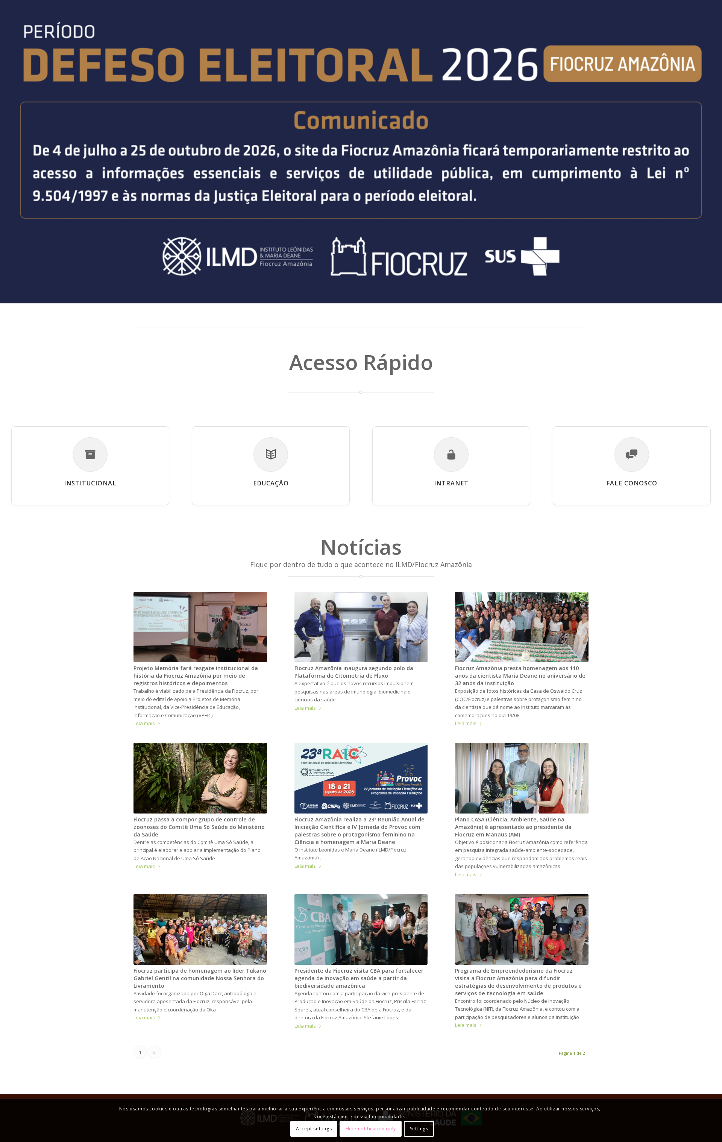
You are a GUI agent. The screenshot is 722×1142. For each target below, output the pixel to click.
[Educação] (270, 454)
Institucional (90, 483)
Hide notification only (371, 1128)
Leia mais (144, 723)
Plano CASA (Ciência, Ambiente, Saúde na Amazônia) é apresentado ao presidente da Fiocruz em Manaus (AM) (513, 827)
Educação (271, 483)
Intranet (451, 483)
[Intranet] (451, 454)
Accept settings (314, 1128)
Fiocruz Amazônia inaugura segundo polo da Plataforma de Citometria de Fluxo (353, 672)
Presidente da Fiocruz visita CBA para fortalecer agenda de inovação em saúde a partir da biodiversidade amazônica (358, 978)
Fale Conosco (631, 483)
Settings (419, 1128)
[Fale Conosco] (631, 454)
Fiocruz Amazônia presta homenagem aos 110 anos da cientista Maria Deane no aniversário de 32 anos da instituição (520, 676)
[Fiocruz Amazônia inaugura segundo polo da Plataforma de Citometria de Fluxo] (361, 627)
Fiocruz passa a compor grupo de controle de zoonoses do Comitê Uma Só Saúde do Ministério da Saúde (199, 827)
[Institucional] (90, 454)
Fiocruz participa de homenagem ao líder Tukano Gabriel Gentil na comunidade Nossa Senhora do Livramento (199, 978)
